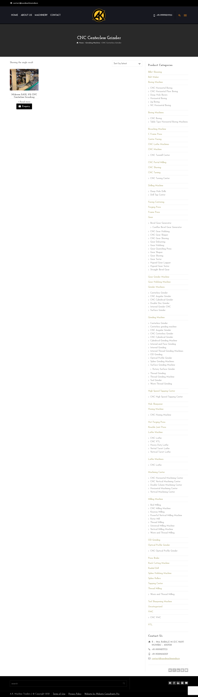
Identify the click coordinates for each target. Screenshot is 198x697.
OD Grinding (156, 355)
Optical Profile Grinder (161, 358)
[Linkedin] (178, 670)
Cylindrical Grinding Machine (163, 341)
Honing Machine (156, 409)
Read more (25, 102)
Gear (150, 217)
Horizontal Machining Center (164, 488)
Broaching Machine (157, 129)
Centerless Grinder (159, 293)
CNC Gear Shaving (159, 238)
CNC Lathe (156, 438)
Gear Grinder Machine (158, 277)
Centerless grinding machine (163, 327)
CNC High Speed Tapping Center (166, 397)
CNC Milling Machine (160, 508)
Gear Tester (156, 259)
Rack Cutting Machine (158, 563)
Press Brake (153, 558)
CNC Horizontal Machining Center (166, 478)
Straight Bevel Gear (159, 270)
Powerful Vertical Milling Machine (166, 515)
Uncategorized (155, 607)
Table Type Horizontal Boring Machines (169, 122)
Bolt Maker (153, 77)
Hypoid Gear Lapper (160, 263)
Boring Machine (155, 82)
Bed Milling (155, 505)
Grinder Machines (156, 287)
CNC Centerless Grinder (161, 334)
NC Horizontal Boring (160, 105)
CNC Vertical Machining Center (165, 482)
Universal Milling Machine (162, 526)
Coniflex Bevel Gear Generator (167, 227)
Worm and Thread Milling (162, 533)
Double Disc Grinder (159, 303)
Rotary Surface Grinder (163, 369)
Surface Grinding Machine (162, 365)
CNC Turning (154, 173)
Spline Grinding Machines (162, 362)
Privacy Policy (74, 694)
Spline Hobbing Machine (159, 573)
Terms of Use (59, 694)
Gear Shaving (156, 256)
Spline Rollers (154, 578)
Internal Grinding (158, 348)
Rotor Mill (155, 519)
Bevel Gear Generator (160, 223)
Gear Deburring (157, 242)
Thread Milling (157, 522)
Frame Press (154, 212)
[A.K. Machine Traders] (99, 15)
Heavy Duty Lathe (159, 445)
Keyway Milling (157, 512)
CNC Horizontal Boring (161, 88)
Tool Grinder (156, 380)
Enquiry (26, 106)
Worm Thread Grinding (161, 384)
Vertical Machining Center (162, 492)
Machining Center (156, 472)
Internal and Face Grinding (163, 344)
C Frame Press (155, 134)
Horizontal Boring (158, 98)
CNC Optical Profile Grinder (164, 551)
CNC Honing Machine (160, 415)
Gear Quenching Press (160, 249)
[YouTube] (186, 670)
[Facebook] (174, 670)
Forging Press (154, 207)
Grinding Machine (156, 318)
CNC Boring (156, 118)
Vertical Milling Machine (161, 529)
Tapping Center (155, 583)
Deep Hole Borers (158, 95)
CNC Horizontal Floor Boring (164, 91)
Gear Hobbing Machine (159, 282)
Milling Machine (155, 499)
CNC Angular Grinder (160, 296)
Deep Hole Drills (158, 191)
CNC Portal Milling (157, 162)
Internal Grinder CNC (160, 307)
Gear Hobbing (157, 245)
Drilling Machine (155, 186)
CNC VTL (155, 442)
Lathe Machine (155, 432)
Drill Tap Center (157, 195)
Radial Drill (153, 568)
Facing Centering (156, 202)
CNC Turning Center (160, 178)
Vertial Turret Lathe (160, 449)
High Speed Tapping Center (161, 391)
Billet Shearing (155, 72)
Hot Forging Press (156, 422)
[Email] (170, 670)
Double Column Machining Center (166, 485)
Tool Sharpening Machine (160, 602)
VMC (150, 612)
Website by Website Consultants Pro (101, 694)
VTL (150, 625)
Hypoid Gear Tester (159, 266)
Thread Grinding (158, 373)
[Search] (179, 15)
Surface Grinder (158, 310)
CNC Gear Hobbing (160, 231)
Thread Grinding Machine (162, 377)
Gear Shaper (156, 252)
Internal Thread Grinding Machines (166, 351)
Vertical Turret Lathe (160, 452)
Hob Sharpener (155, 404)
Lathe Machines (156, 459)
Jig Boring (155, 102)
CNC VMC (155, 617)
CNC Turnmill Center (160, 155)
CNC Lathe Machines (158, 144)
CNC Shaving (154, 168)
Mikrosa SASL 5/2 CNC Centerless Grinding (24, 95)
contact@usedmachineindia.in (25, 3)
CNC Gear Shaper (159, 235)
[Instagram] (182, 670)
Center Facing (154, 139)
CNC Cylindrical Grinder (161, 300)
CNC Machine (155, 149)
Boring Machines (156, 113)
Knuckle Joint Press (157, 427)
